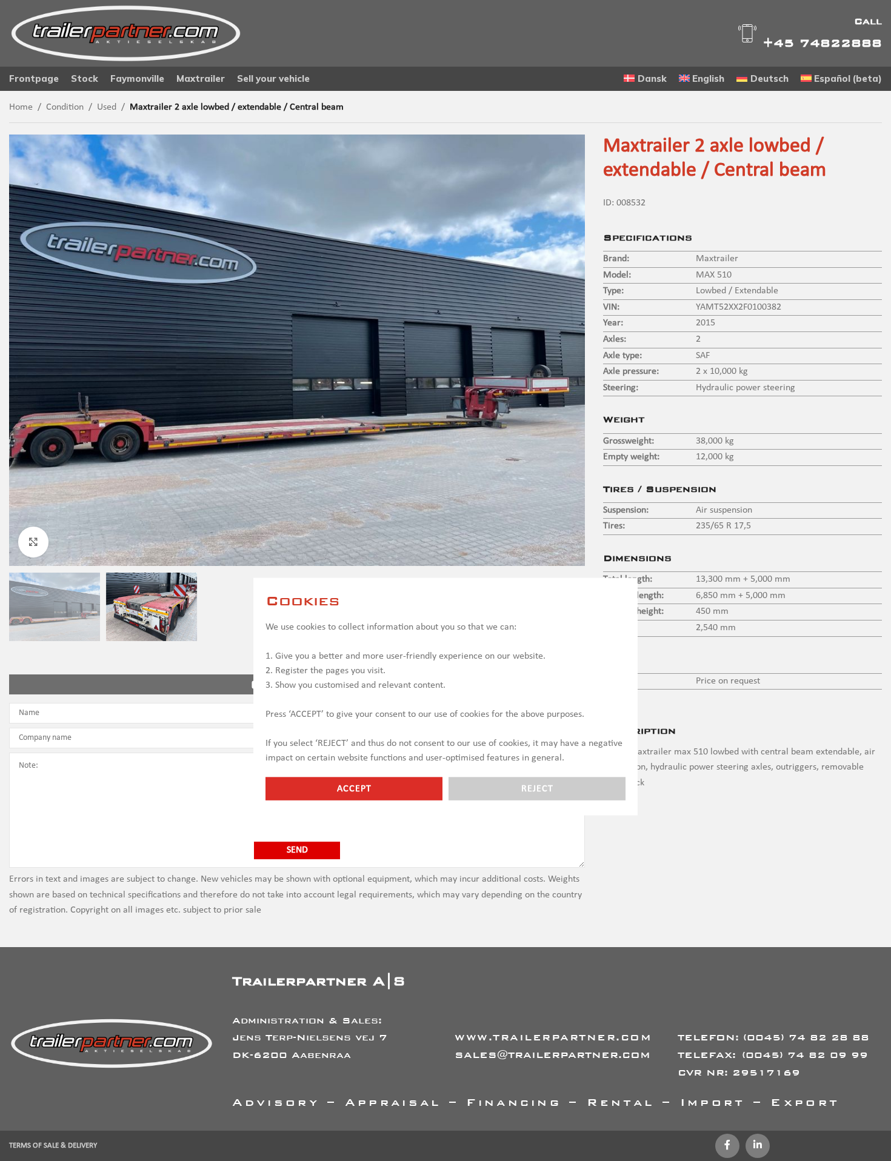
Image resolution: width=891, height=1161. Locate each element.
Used (106, 107)
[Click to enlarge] (33, 542)
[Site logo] (125, 33)
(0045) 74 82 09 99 (805, 1054)
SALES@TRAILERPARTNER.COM (552, 1054)
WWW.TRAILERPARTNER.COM (553, 1037)
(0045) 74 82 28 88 (806, 1037)
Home (21, 107)
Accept (354, 789)
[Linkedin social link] (758, 1146)
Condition (65, 107)
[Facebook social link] (727, 1146)
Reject (537, 789)
